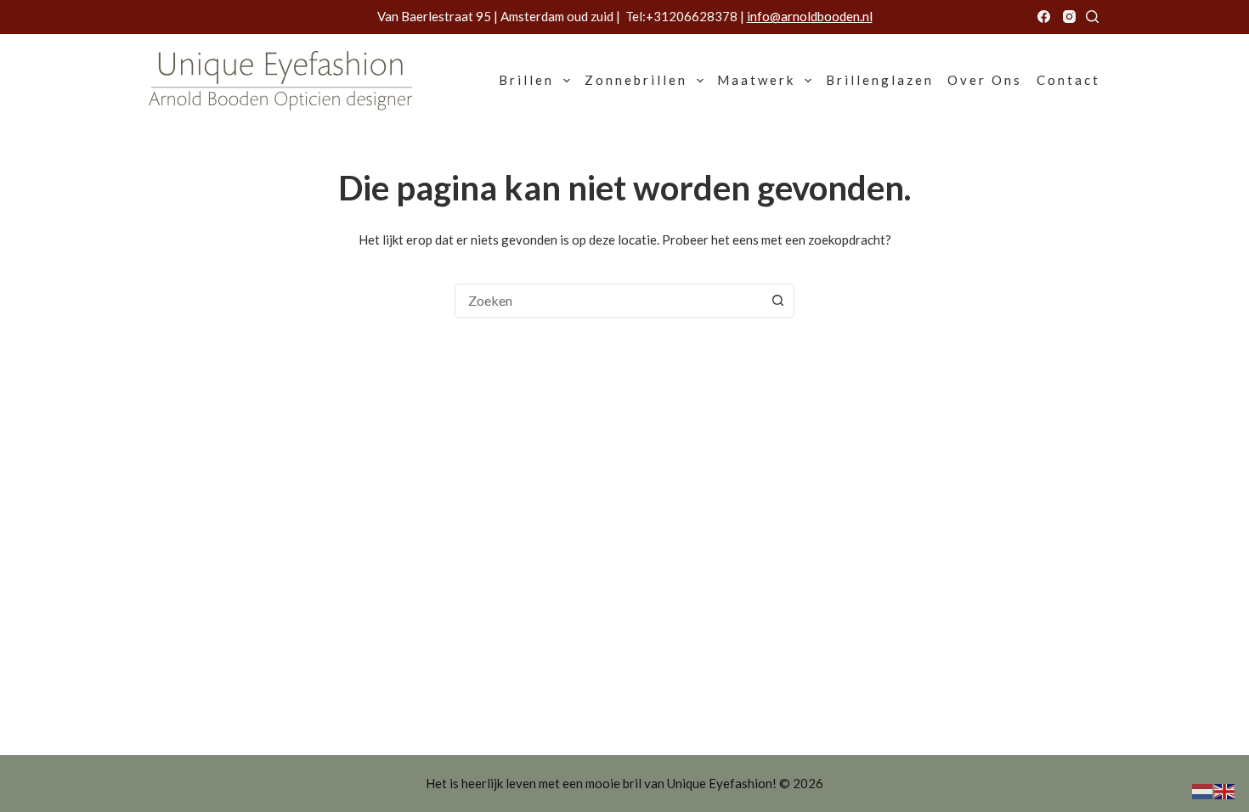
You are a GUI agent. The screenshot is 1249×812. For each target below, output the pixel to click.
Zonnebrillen (636, 79)
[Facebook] (1043, 16)
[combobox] (608, 301)
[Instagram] (1069, 16)
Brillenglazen (880, 79)
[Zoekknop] (777, 301)
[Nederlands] (1203, 790)
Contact (1068, 79)
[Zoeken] (1092, 16)
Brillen (526, 79)
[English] (1225, 790)
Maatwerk (756, 79)
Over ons (984, 79)
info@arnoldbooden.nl (810, 16)
